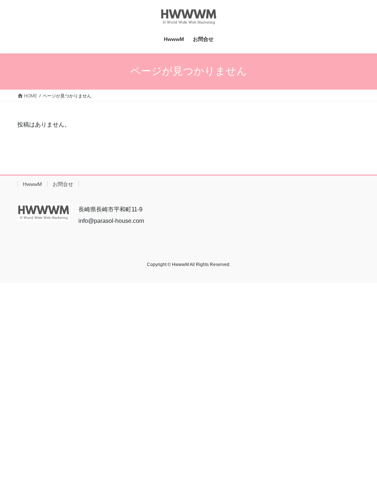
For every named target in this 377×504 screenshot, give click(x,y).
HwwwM (32, 184)
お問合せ (63, 184)
